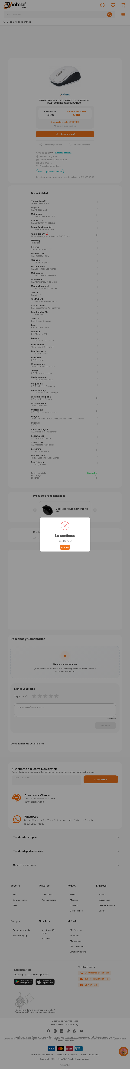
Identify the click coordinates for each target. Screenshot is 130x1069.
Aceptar (65, 547)
